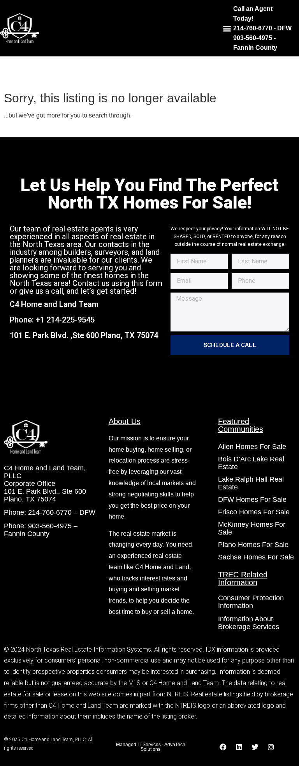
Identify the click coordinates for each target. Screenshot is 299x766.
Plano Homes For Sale (253, 545)
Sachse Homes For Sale (256, 557)
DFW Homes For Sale (252, 499)
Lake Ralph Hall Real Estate (251, 483)
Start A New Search (34, 129)
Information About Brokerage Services (248, 623)
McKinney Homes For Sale (251, 528)
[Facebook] (223, 747)
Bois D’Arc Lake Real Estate (251, 463)
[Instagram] (271, 747)
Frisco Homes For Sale (254, 512)
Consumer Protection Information (251, 602)
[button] (226, 28)
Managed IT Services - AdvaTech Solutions (150, 747)
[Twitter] (255, 747)
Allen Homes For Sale (252, 446)
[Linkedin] (239, 747)
